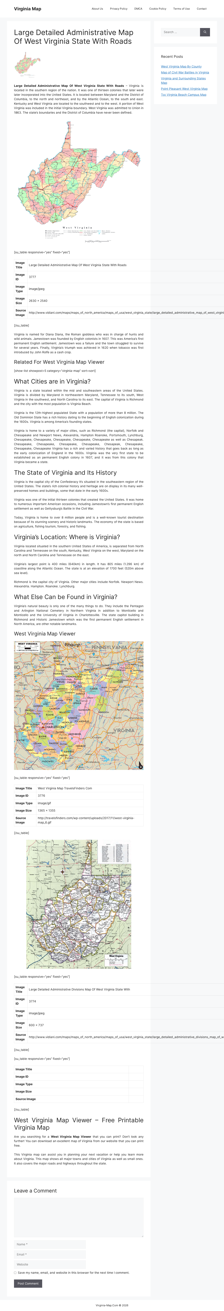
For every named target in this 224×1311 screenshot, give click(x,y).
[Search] (205, 32)
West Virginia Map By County (181, 66)
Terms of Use (181, 8)
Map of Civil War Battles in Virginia (185, 72)
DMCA (138, 8)
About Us (97, 8)
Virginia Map (27, 8)
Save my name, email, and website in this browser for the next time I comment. (74, 1272)
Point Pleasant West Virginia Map (184, 89)
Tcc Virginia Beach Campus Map (183, 94)
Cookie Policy (157, 8)
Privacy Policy (118, 8)
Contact (201, 8)
